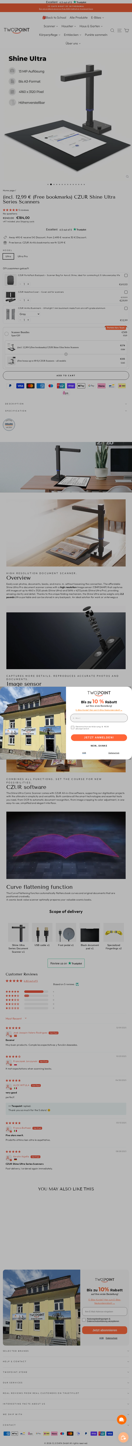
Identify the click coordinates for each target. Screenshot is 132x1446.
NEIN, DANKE (99, 746)
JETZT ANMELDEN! (99, 737)
